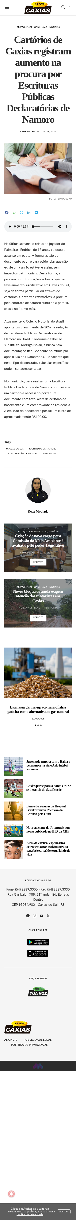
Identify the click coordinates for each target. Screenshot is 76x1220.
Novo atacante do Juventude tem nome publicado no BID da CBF (47, 829)
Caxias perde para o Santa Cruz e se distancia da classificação (48, 787)
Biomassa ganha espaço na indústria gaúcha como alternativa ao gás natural (38, 709)
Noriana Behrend (29, 608)
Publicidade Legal (38, 1040)
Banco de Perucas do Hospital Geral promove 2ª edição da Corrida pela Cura (45, 810)
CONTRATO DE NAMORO (43, 449)
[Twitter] (48, 915)
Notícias (54, 27)
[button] (70, 7)
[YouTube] (41, 915)
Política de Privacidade (29, 1045)
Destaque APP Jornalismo (31, 27)
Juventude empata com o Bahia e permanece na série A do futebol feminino (48, 765)
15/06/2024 (50, 608)
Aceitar (63, 1212)
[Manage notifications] (11, 1193)
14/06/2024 (49, 132)
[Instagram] (35, 915)
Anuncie (10, 1040)
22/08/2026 (38, 719)
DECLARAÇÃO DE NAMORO (23, 454)
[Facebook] (28, 915)
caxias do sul (15, 449)
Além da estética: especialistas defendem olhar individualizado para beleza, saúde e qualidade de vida (48, 848)
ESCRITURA (50, 454)
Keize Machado (29, 132)
